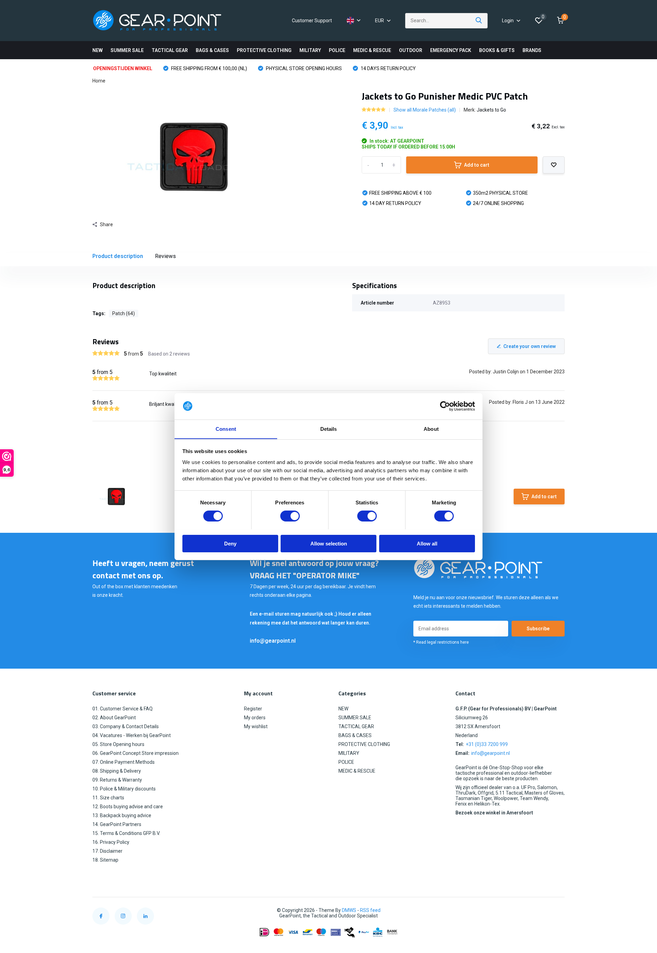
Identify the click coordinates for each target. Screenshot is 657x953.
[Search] (479, 20)
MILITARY (310, 50)
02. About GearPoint (114, 717)
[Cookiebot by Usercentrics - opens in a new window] (445, 406)
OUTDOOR (410, 50)
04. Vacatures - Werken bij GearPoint (131, 735)
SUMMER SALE (127, 50)
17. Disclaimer (107, 851)
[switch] (290, 516)
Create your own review (529, 346)
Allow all (427, 543)
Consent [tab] (226, 429)
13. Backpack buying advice (121, 815)
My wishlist (256, 726)
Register (253, 708)
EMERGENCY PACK (450, 50)
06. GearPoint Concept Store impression (135, 753)
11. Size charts (108, 797)
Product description (117, 256)
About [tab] (431, 429)
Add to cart (476, 165)
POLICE (337, 50)
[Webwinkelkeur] (558, 910)
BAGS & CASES (212, 50)
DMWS (349, 910)
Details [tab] (328, 429)
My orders (255, 717)
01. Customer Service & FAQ (122, 708)
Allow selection (328, 543)
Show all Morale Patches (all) (425, 110)
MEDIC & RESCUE (372, 50)
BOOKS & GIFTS (497, 50)
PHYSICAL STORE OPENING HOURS (303, 68)
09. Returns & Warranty (117, 780)
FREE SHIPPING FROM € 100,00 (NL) (208, 68)
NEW (97, 50)
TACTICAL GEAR (170, 50)
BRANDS (532, 50)
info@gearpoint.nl (273, 641)
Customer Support (312, 20)
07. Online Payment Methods (123, 762)
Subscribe (538, 628)
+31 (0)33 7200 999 (487, 744)
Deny (230, 543)
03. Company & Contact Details (125, 726)
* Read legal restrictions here (441, 642)
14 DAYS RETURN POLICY (388, 68)
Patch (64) (123, 313)
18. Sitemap (105, 860)
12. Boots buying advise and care (127, 806)
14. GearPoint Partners (116, 824)
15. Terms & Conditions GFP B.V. (126, 833)
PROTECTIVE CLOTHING (264, 50)
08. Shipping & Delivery (116, 771)
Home (98, 80)
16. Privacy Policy (110, 842)
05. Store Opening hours (118, 744)
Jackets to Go (491, 110)
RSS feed (370, 910)
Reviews (165, 256)
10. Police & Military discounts (124, 788)
